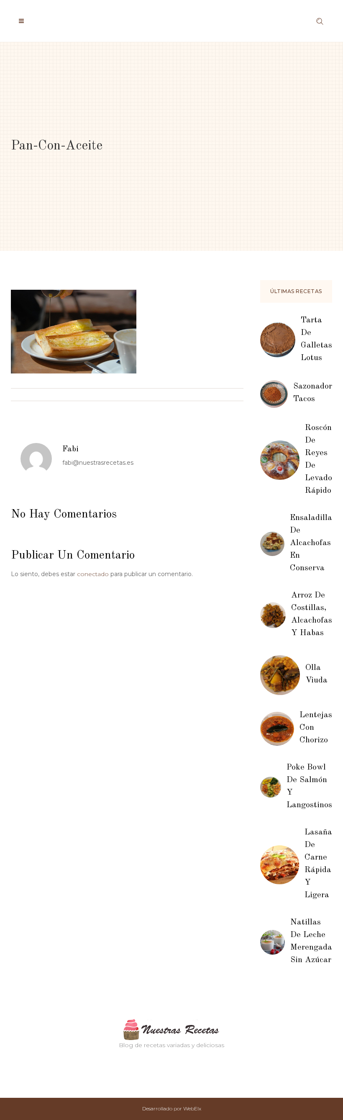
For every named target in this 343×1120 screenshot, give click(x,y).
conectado (93, 574)
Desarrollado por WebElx (171, 1108)
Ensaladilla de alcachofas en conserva (311, 543)
